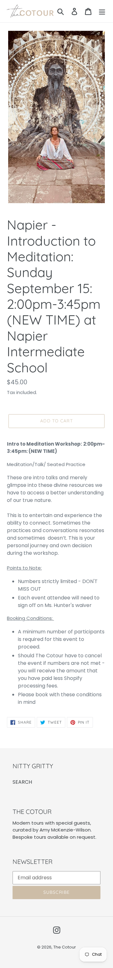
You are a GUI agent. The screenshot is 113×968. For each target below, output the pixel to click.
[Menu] (102, 11)
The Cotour (64, 947)
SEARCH (22, 782)
